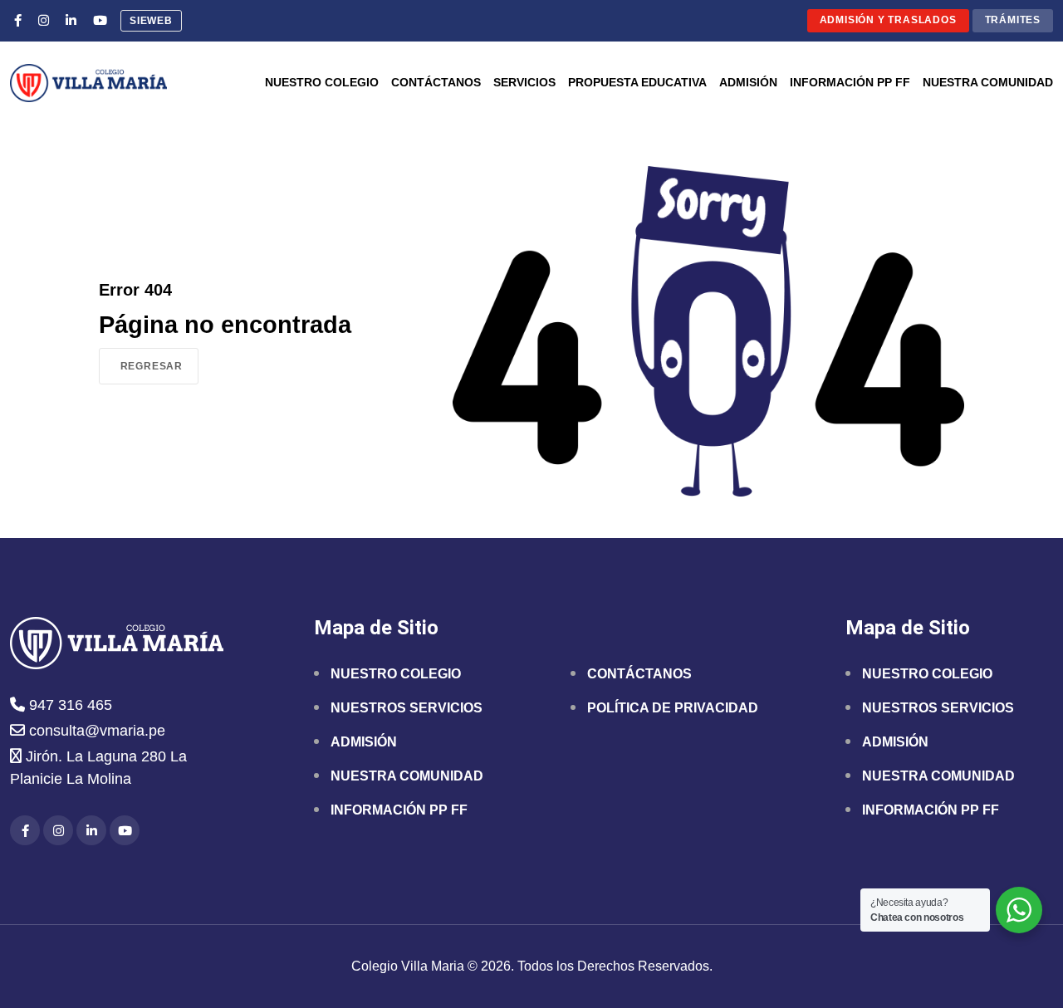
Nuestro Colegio (322, 82)
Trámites (1013, 20)
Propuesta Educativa (637, 82)
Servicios (524, 82)
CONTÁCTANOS (639, 673)
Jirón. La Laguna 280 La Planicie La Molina (98, 767)
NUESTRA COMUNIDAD (407, 775)
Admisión (748, 82)
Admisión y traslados (888, 20)
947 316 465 (68, 705)
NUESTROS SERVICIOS (407, 707)
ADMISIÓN (364, 741)
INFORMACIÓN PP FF (399, 809)
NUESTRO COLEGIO (396, 673)
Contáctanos (436, 82)
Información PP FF (850, 82)
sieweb (151, 21)
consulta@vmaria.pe (95, 730)
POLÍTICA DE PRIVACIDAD (672, 707)
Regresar (151, 366)
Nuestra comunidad (988, 82)
